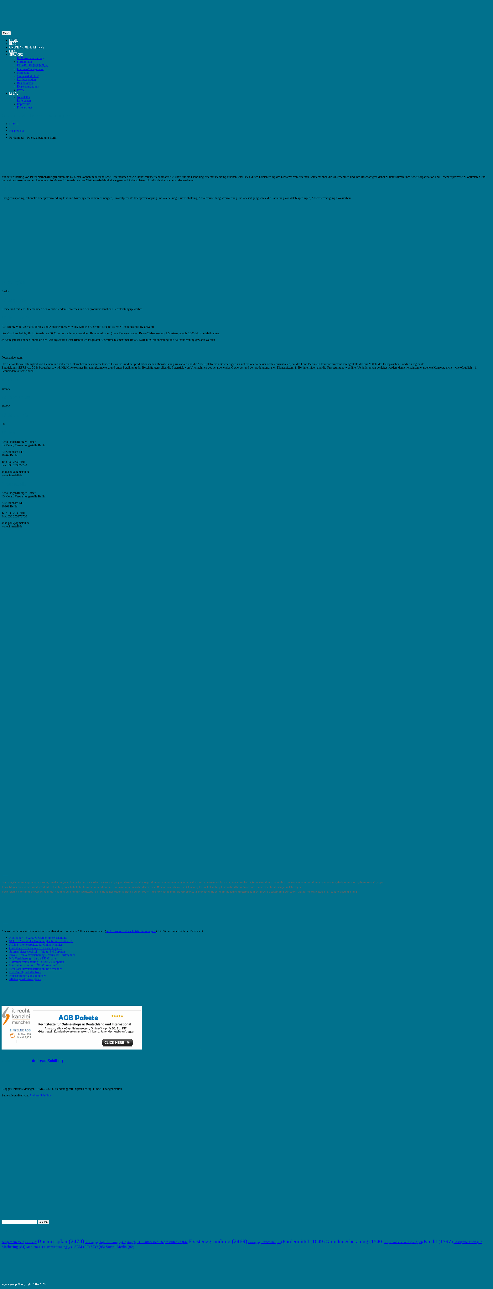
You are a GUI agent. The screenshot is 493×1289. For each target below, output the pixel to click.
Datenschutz (24, 107)
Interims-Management (30, 69)
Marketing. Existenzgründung (50, 1247)
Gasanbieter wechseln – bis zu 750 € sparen (35, 948)
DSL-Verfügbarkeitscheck (25, 972)
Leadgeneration (26, 79)
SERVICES (16, 55)
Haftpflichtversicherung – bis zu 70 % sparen (36, 962)
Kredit (438, 1241)
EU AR (13, 51)
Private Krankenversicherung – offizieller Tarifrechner (42, 955)
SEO (98, 1247)
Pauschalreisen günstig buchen (27, 975)
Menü (6, 33)
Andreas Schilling (47, 1060)
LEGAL (13, 93)
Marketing (23, 72)
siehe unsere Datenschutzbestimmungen (131, 931)
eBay (131, 1242)
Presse (21, 90)
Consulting (91, 1242)
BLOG (13, 44)
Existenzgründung (28, 86)
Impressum (23, 104)
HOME (13, 40)
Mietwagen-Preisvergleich (25, 979)
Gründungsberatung (354, 1241)
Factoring (254, 1242)
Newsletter (23, 97)
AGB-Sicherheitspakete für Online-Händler (35, 944)
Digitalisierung (112, 1242)
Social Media (120, 1247)
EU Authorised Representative (162, 1242)
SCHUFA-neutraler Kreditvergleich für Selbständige (41, 941)
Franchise (271, 1242)
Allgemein (13, 1242)
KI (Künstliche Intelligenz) (403, 1242)
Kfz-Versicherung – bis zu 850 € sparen (33, 958)
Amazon (31, 1242)
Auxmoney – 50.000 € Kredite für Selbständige (38, 937)
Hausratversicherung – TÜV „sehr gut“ (33, 965)
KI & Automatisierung (30, 58)
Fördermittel (24, 61)
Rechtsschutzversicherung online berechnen (35, 968)
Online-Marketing (28, 76)
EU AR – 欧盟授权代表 (32, 65)
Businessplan (25, 83)
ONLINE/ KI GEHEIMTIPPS (26, 47)
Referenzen (24, 100)
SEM (82, 1247)
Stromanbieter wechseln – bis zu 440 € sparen (37, 951)
